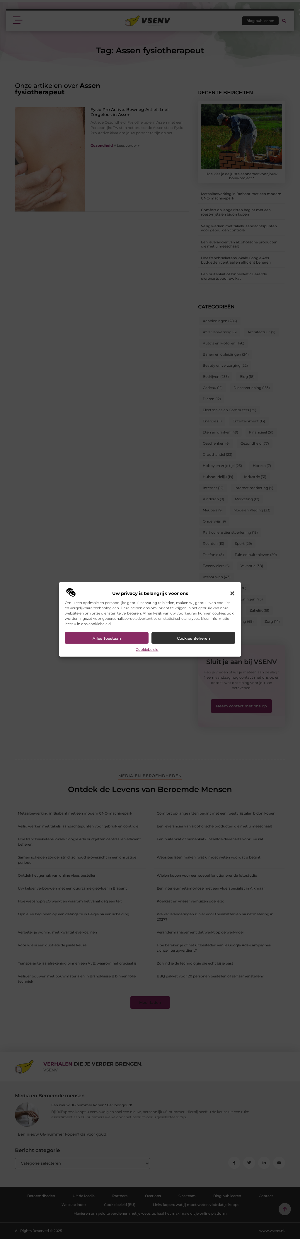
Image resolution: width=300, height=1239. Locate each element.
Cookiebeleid (147, 649)
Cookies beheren (193, 638)
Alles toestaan (107, 638)
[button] (232, 593)
